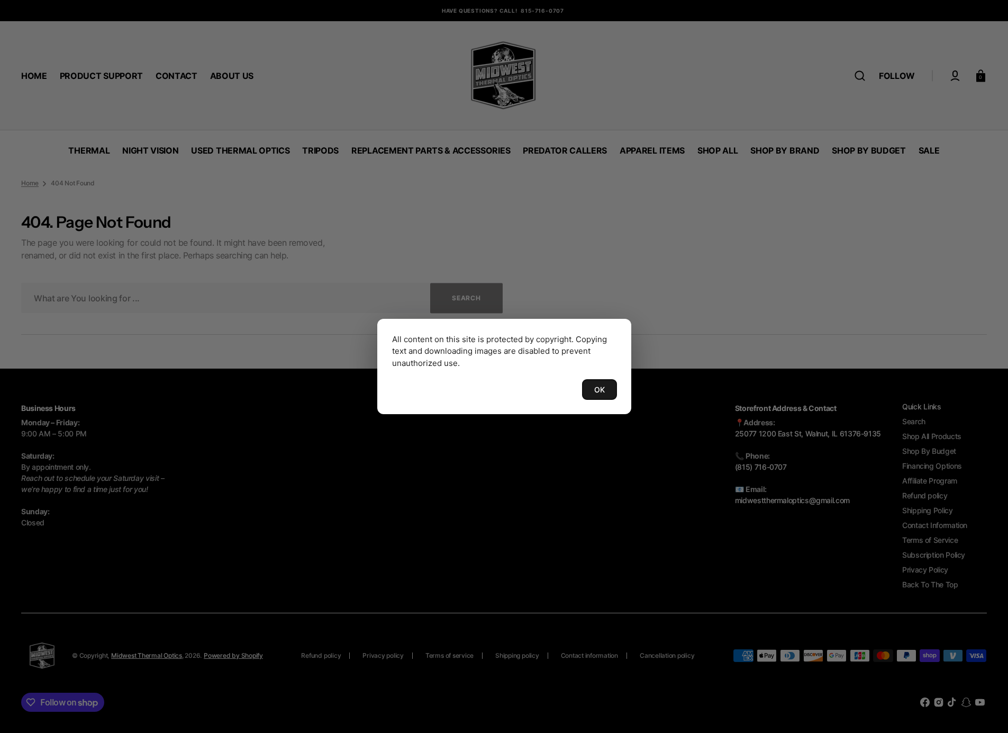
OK (599, 389)
